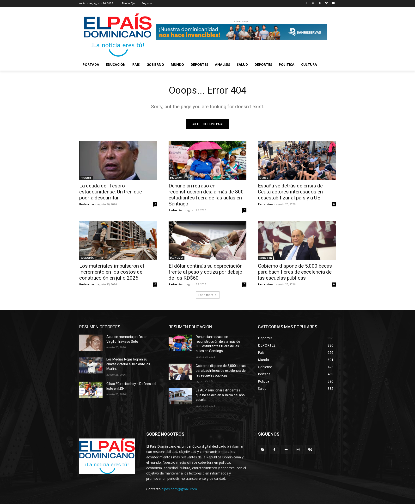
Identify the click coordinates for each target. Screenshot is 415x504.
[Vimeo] (326, 3)
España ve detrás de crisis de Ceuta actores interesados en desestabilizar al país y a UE (290, 192)
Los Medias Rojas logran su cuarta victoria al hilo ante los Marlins (128, 364)
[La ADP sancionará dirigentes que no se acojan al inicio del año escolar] (180, 396)
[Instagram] (313, 3)
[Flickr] (286, 449)
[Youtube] (333, 3)
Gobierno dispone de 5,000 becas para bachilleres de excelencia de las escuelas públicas (295, 272)
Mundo (263, 177)
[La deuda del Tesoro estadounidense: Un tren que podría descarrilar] (118, 160)
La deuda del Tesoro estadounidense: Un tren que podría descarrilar (110, 192)
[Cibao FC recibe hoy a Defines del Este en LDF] (91, 390)
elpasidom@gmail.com (179, 489)
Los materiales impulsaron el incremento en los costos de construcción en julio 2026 (111, 272)
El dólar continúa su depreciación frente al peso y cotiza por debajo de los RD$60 (206, 272)
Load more (206, 295)
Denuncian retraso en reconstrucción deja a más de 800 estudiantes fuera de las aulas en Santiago (206, 195)
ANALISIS (86, 177)
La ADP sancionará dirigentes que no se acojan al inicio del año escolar (220, 395)
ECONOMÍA (87, 257)
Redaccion (86, 204)
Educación (176, 177)
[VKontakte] (310, 449)
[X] (320, 3)
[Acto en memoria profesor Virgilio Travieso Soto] (91, 343)
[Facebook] (306, 3)
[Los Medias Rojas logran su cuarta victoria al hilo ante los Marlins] (91, 365)
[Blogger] (262, 449)
